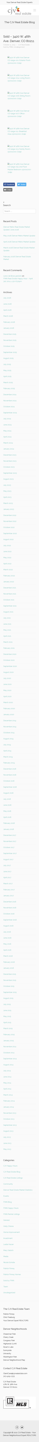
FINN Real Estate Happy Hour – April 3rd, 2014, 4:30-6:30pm (18, 280)
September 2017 (10, 853)
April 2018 (7, 817)
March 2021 (8, 642)
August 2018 (8, 793)
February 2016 (9, 962)
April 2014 (7, 1089)
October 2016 (8, 914)
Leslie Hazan (8, 1244)
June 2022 (7, 551)
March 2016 (8, 956)
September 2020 (10, 666)
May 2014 (7, 1083)
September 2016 (10, 920)
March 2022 (8, 570)
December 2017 (9, 835)
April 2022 (7, 564)
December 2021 (9, 588)
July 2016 (7, 932)
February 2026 (9, 322)
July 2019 (7, 745)
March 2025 (8, 382)
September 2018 (10, 787)
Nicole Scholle (9, 1262)
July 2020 (7, 678)
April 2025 (7, 376)
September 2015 (10, 992)
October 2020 (9, 660)
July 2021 (7, 618)
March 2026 (8, 316)
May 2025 (7, 370)
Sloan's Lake (8, 1347)
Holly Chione (8, 1226)
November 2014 (9, 1047)
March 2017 (8, 884)
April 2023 (7, 497)
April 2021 (7, 636)
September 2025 (10, 352)
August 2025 (8, 358)
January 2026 (8, 328)
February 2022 (9, 576)
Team (5, 1287)
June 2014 (7, 1077)
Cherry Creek (8, 1337)
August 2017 (8, 859)
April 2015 (7, 1022)
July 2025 (7, 364)
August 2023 (8, 479)
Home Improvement (11, 1232)
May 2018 (7, 811)
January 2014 (8, 1107)
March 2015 (8, 1028)
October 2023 (9, 467)
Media (5, 1256)
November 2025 (9, 340)
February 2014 (9, 1101)
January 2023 (8, 509)
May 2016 (7, 944)
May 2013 (7, 1149)
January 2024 (8, 449)
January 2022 (8, 582)
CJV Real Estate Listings (13, 1178)
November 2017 (9, 841)
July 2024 (7, 419)
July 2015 (7, 1004)
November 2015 (9, 980)
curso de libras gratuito (12, 276)
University (7, 1353)
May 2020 (7, 690)
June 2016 (7, 938)
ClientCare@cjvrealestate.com (15, 1373)
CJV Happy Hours (10, 1166)
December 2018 (9, 769)
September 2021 (10, 606)
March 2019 (8, 757)
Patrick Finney (9, 1268)
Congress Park (9, 1340)
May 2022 (7, 558)
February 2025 (9, 388)
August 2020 (8, 672)
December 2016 (9, 902)
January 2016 (8, 968)
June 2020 (7, 684)
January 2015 (8, 1041)
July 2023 (7, 485)
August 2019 (8, 739)
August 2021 (8, 612)
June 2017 (7, 872)
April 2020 (7, 696)
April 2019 (7, 751)
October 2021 (8, 600)
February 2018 (9, 823)
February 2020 (9, 709)
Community (8, 1184)
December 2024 (9, 395)
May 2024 (7, 431)
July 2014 (7, 1071)
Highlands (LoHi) (10, 1344)
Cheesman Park (9, 1334)
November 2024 (9, 401)
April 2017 (7, 877)
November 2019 (9, 727)
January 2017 (8, 896)
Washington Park (10, 1357)
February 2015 (9, 1035)
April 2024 (7, 437)
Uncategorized (19, 47)
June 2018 (7, 805)
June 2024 (7, 425)
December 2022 (9, 515)
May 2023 (7, 491)
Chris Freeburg (9, 1317)
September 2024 (10, 413)
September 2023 (10, 473)
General (6, 1220)
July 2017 (7, 865)
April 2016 (7, 950)
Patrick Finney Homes (12, 1274)
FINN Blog (7, 1202)
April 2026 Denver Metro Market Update (19, 242)
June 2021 (7, 624)
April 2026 (7, 310)
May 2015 (7, 1016)
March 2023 (8, 503)
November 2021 (9, 594)
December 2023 (9, 455)
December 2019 (9, 721)
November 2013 (9, 1113)
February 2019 (9, 763)
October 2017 (8, 847)
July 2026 (7, 298)
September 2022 (10, 533)
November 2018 (9, 775)
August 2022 (8, 539)
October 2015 (8, 986)
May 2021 (7, 630)
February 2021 (9, 648)
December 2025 (9, 334)
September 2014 (10, 1059)
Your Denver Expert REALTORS (15, 1321)
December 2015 (9, 974)
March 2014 (8, 1095)
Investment (7, 1238)
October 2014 (8, 1053)
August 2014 (8, 1065)
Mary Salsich (8, 1250)
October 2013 (8, 1119)
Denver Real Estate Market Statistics (17, 1190)
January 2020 (8, 714)
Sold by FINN (8, 47)
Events (6, 1196)
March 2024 (8, 443)
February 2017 (9, 890)
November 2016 (9, 908)
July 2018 (7, 799)
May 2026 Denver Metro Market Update (19, 236)
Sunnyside (7, 1350)
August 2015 (8, 998)
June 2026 (7, 304)
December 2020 (9, 654)
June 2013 (7, 1143)
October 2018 (8, 781)
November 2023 (9, 461)
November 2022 (9, 521)
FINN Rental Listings (11, 1214)
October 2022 (9, 527)
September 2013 (10, 1125)
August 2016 (8, 926)
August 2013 (8, 1131)
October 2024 (9, 407)
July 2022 (7, 545)
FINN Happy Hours (11, 1208)
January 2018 (8, 829)
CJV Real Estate (24, 45)
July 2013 (7, 1137)
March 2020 (8, 702)
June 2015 (7, 1010)
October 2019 (8, 733)
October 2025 (9, 346)
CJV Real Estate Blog (11, 1172)
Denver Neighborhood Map (14, 1360)
